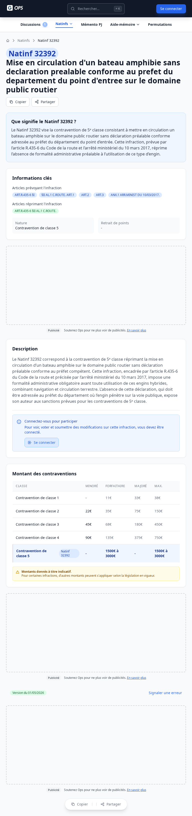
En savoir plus (136, 330)
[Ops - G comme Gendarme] (18, 8)
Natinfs (62, 23)
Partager (48, 101)
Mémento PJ (91, 24)
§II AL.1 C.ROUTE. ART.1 (58, 195)
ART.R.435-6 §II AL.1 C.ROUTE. (35, 211)
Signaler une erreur (165, 692)
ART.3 (100, 195)
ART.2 (85, 195)
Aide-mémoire (122, 24)
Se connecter (171, 8)
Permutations (160, 24)
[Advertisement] (96, 285)
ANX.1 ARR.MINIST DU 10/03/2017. (135, 195)
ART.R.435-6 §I (24, 195)
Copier (20, 101)
